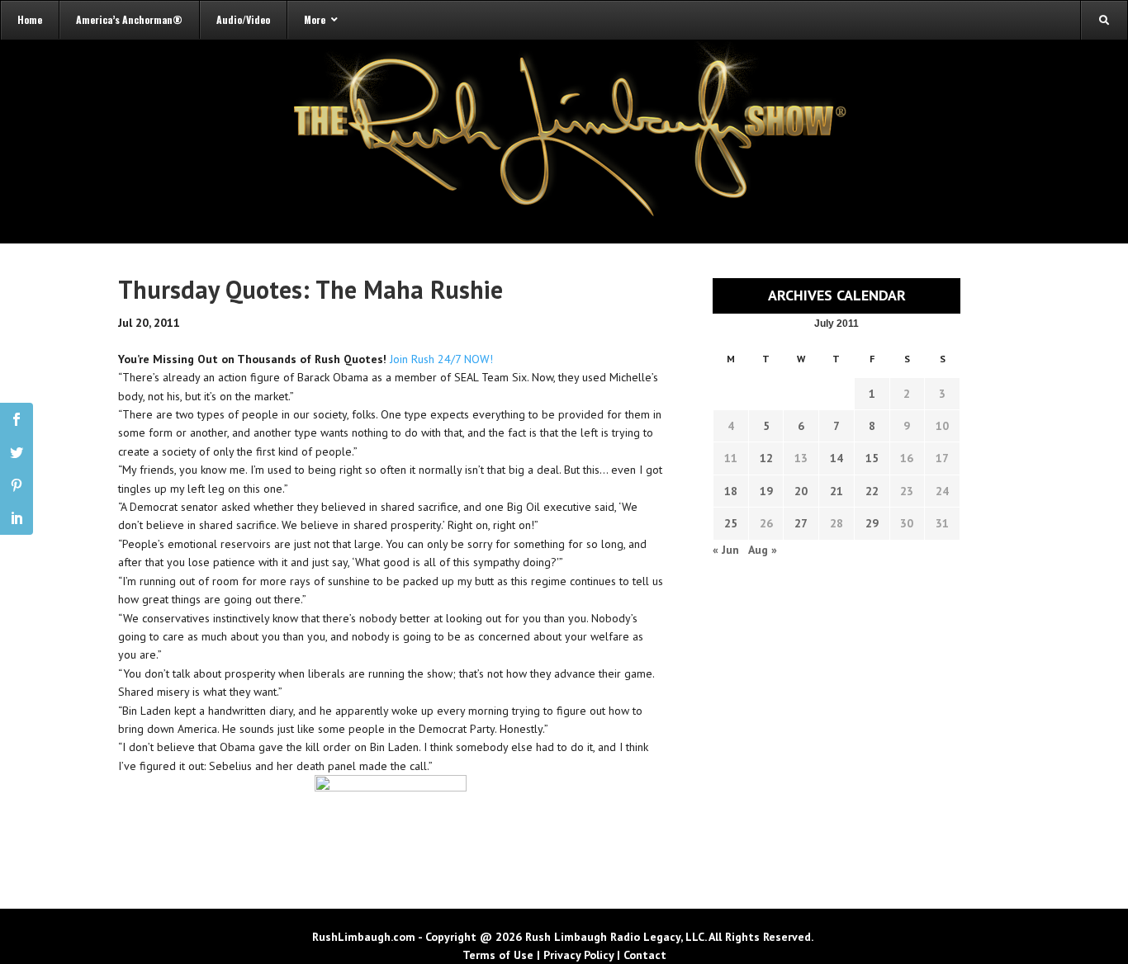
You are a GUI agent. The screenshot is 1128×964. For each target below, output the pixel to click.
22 (872, 491)
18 (730, 491)
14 (836, 458)
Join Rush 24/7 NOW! (441, 359)
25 (730, 523)
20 (801, 491)
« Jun (726, 549)
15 (872, 458)
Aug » (762, 549)
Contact (644, 954)
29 (872, 523)
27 (801, 523)
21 (836, 491)
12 (766, 458)
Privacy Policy (578, 954)
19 (766, 491)
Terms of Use (497, 954)
